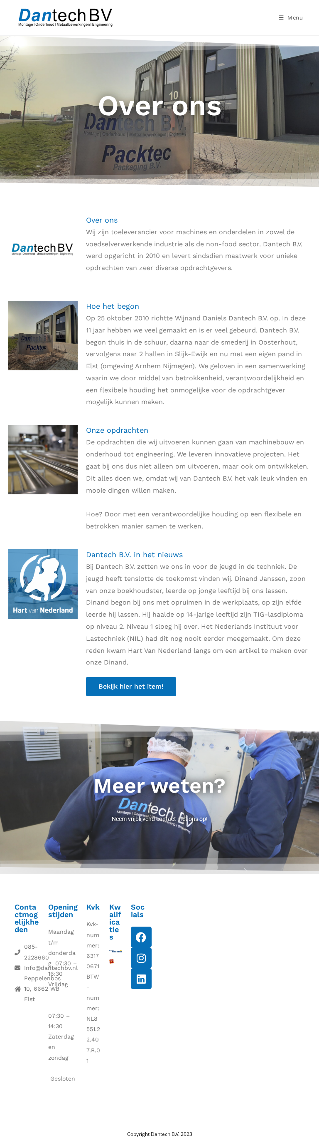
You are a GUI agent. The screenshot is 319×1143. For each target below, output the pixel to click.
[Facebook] (141, 937)
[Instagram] (141, 957)
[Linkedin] (141, 978)
